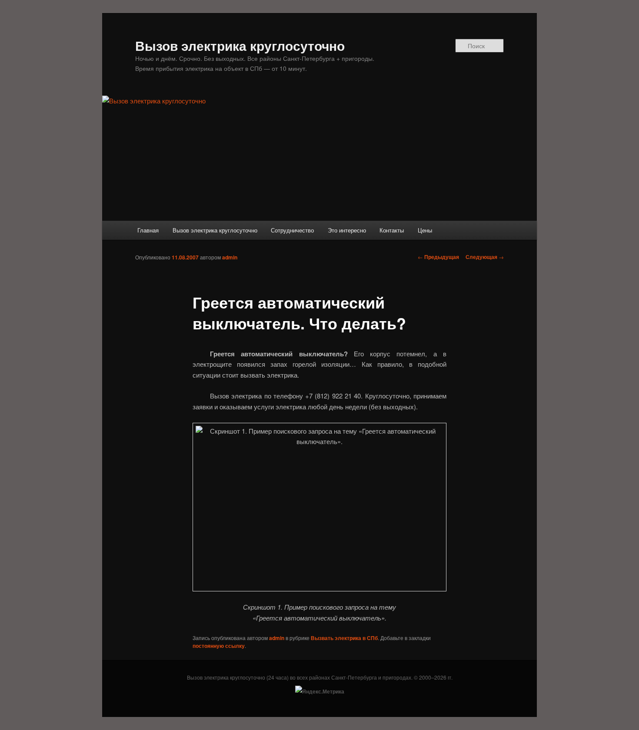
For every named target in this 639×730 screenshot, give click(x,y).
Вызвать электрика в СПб (344, 638)
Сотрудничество (292, 230)
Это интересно (347, 230)
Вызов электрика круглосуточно (240, 45)
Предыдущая (438, 257)
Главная (148, 230)
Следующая (485, 257)
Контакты (391, 230)
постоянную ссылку (219, 646)
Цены (425, 230)
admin (229, 257)
